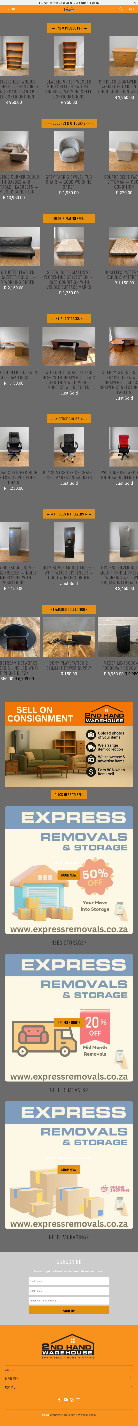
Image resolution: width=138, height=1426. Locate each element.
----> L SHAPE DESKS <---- (69, 318)
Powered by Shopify (86, 1414)
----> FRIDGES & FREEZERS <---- (69, 513)
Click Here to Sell (69, 794)
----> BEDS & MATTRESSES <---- (69, 218)
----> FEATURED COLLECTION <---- (69, 609)
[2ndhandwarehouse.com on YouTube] (65, 1400)
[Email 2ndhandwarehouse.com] (78, 1400)
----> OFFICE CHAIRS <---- (69, 418)
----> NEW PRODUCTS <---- (69, 27)
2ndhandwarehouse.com (62, 1414)
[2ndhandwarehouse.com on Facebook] (59, 1400)
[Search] (121, 9)
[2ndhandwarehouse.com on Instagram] (72, 1400)
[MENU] (2, 9)
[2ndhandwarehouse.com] (69, 9)
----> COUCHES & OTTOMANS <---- (69, 123)
